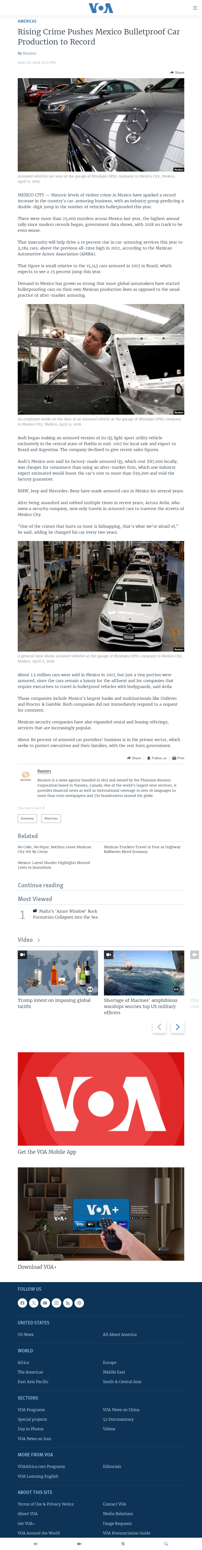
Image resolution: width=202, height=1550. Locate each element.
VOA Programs (31, 1409)
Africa (23, 1362)
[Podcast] (79, 1303)
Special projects (32, 1419)
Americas (27, 21)
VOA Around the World (39, 1533)
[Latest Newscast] (36, 1544)
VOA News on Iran (34, 1438)
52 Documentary (118, 1419)
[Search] (166, 1544)
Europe (109, 1362)
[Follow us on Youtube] (45, 1303)
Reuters (29, 53)
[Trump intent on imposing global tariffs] (58, 972)
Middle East (114, 1372)
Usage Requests (117, 1523)
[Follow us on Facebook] (22, 1303)
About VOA (28, 1513)
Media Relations (118, 1513)
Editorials (112, 1466)
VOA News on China (121, 1409)
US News (26, 1334)
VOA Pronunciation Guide (126, 1533)
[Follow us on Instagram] (56, 1303)
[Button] (177, 72)
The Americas (30, 1372)
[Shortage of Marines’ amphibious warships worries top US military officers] (144, 972)
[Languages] (122, 1544)
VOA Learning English (38, 1476)
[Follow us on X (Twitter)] (33, 1303)
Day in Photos (31, 1429)
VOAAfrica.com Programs (41, 1466)
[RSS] (67, 1303)
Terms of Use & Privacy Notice (46, 1504)
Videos (109, 1429)
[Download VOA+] (101, 1214)
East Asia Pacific (33, 1382)
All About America (120, 1334)
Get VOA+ (26, 1523)
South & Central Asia (122, 1382)
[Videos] (79, 1544)
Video (25, 940)
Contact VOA (114, 1504)
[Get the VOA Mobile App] (101, 1099)
